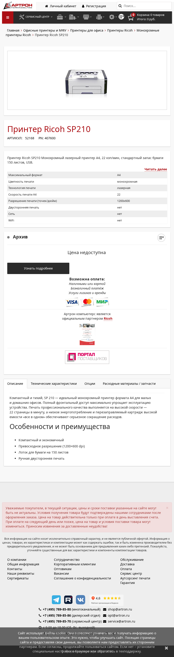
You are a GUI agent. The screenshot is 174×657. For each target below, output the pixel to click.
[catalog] (7, 17)
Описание (15, 383)
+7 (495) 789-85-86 (57, 615)
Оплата (126, 569)
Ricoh (108, 318)
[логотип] (18, 5)
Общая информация (23, 564)
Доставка (127, 564)
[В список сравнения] (121, 17)
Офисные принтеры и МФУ (44, 30)
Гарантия (127, 583)
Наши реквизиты (20, 573)
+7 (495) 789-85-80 (57, 609)
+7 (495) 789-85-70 (57, 621)
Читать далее (156, 169)
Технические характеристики (54, 383)
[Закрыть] (166, 648)
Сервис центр (131, 573)
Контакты (14, 569)
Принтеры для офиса (86, 30)
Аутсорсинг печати (135, 578)
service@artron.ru (121, 621)
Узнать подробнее (38, 268)
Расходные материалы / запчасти (129, 383)
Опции (90, 383)
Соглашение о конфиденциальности (82, 578)
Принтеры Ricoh (120, 30)
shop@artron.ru (120, 609)
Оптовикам (62, 569)
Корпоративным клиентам (75, 564)
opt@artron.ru (119, 615)
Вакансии (61, 573)
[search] (120, 6)
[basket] (149, 17)
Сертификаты (18, 578)
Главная (13, 30)
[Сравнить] (161, 238)
